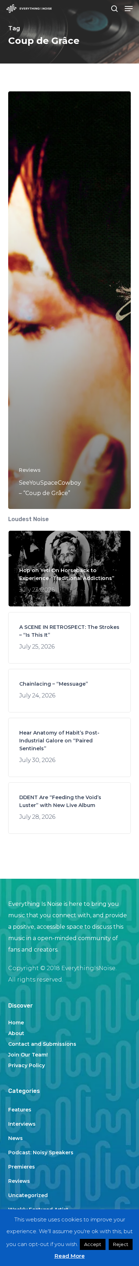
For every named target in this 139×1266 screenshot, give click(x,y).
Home (16, 1022)
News (15, 1138)
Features (19, 1109)
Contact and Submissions (42, 1044)
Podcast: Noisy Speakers (40, 1152)
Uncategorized (28, 1195)
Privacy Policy (26, 1065)
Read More (70, 1255)
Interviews (22, 1124)
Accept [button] (92, 1244)
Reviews (30, 470)
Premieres (21, 1167)
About (16, 1033)
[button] (129, 8)
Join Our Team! (28, 1054)
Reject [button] (120, 1244)
